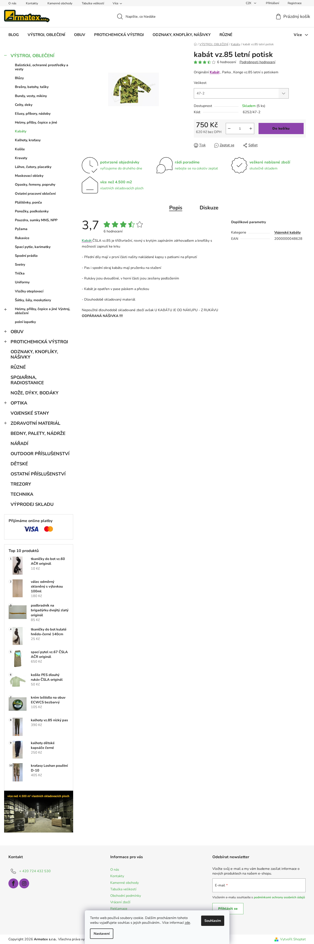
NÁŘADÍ (19, 444)
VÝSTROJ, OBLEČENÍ (32, 56)
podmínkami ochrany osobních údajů (279, 897)
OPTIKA (19, 403)
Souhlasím (212, 920)
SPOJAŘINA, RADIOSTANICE (27, 380)
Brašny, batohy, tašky (32, 87)
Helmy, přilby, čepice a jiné (36, 122)
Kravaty (21, 158)
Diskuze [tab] (209, 207)
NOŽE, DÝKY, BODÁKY (34, 393)
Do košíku (281, 128)
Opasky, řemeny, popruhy (35, 184)
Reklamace (118, 908)
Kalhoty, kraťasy (28, 140)
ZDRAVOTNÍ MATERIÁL (35, 423)
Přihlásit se (228, 908)
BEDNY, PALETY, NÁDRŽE (38, 433)
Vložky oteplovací (29, 291)
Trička (20, 273)
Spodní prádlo (26, 255)
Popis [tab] (175, 207)
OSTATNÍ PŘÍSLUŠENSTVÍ (38, 474)
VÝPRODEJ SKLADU (32, 504)
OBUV (17, 332)
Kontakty (32, 3)
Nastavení (102, 933)
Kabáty (20, 131)
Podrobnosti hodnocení (257, 62)
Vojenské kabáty (287, 232)
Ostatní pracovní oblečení (35, 193)
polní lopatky (25, 322)
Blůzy (19, 78)
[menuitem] (13, 34)
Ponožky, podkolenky (32, 211)
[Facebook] (13, 883)
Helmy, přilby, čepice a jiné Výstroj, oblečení (42, 311)
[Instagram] (24, 883)
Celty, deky (23, 104)
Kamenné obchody (59, 3)
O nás (12, 3)
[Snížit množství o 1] (229, 128)
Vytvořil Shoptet (293, 939)
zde (187, 922)
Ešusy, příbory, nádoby (32, 113)
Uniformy (22, 282)
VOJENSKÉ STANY (30, 413)
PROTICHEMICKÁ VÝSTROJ (39, 342)
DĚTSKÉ (19, 464)
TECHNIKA (22, 494)
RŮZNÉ (18, 367)
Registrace (294, 3)
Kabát (214, 72)
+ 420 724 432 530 (35, 871)
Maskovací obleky (29, 175)
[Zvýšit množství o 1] (251, 128)
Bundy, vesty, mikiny (31, 96)
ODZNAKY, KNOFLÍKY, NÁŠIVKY (34, 354)
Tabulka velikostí (93, 3)
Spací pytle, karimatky (32, 247)
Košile (20, 149)
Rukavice (22, 238)
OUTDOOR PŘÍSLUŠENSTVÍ (40, 454)
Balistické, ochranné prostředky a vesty (41, 67)
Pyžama (21, 229)
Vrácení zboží (120, 902)
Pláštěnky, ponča (28, 202)
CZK (249, 3)
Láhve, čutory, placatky (33, 167)
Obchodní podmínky (125, 895)
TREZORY (21, 484)
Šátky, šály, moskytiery (33, 300)
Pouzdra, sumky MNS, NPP (36, 220)
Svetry (20, 264)
